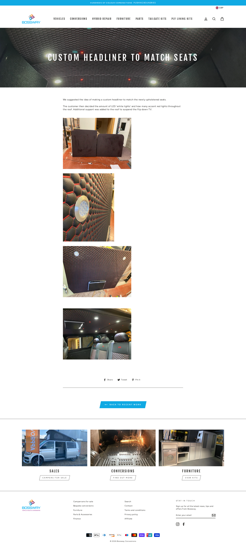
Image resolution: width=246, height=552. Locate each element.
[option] (123, 2)
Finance (77, 519)
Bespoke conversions (83, 506)
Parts (140, 18)
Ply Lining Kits (182, 18)
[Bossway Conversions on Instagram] (177, 524)
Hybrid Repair (102, 18)
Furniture (124, 18)
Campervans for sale (83, 501)
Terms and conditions (135, 510)
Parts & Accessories (82, 514)
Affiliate (128, 519)
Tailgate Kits (157, 18)
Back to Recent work (125, 404)
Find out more (123, 478)
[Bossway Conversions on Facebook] (183, 524)
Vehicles (59, 18)
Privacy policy (131, 514)
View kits (191, 478)
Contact (129, 506)
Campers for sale (54, 478)
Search (128, 501)
